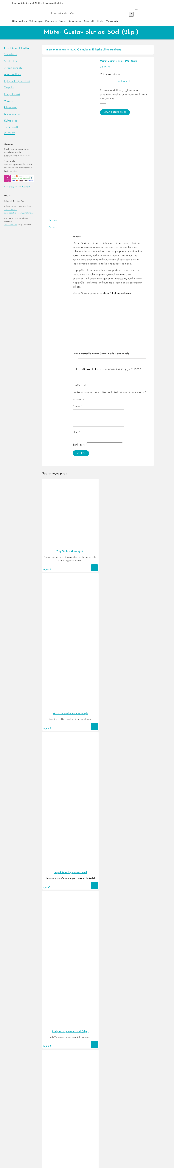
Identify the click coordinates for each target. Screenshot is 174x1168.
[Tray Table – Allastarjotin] (70, 546)
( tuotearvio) (122, 81)
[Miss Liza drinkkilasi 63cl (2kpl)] (70, 708)
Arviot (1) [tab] (53, 227)
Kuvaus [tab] (52, 220)
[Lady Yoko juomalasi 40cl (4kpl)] (70, 1026)
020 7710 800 (10, 210)
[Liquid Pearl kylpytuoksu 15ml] (70, 867)
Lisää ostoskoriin (115, 112)
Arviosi (77, 406)
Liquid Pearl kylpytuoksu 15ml (70, 873)
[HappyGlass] (110, 135)
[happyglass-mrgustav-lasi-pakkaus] (69, 132)
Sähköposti (80, 444)
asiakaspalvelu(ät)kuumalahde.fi (19, 213)
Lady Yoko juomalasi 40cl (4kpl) (70, 1031)
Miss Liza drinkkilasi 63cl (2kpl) (70, 714)
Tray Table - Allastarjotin (70, 551)
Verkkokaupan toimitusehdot (17, 187)
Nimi (76, 432)
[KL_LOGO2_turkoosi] (30, 8)
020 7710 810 (10, 225)
